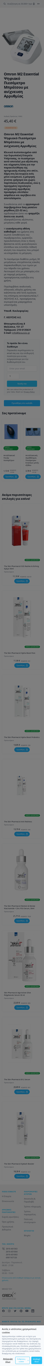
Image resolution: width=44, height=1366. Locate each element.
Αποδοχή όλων (36, 1360)
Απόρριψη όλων (8, 1360)
